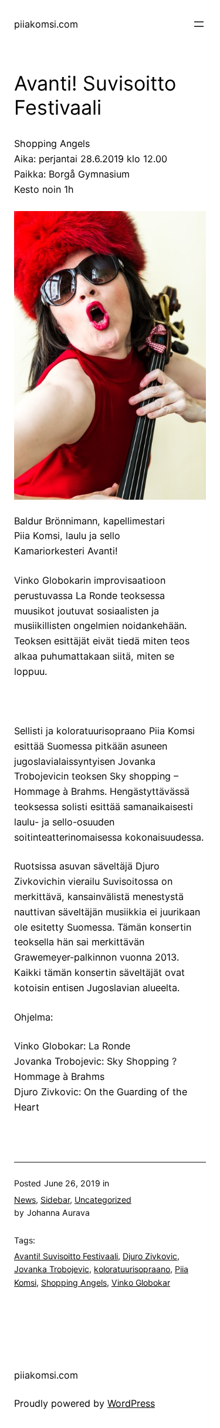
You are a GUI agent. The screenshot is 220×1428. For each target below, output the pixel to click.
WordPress (131, 1403)
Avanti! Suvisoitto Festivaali (66, 1256)
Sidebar (55, 1200)
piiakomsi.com (46, 24)
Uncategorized (103, 1200)
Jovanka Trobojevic (51, 1269)
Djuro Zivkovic (150, 1256)
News (25, 1200)
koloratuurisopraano (132, 1269)
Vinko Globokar (140, 1282)
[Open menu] (199, 24)
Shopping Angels (74, 1282)
